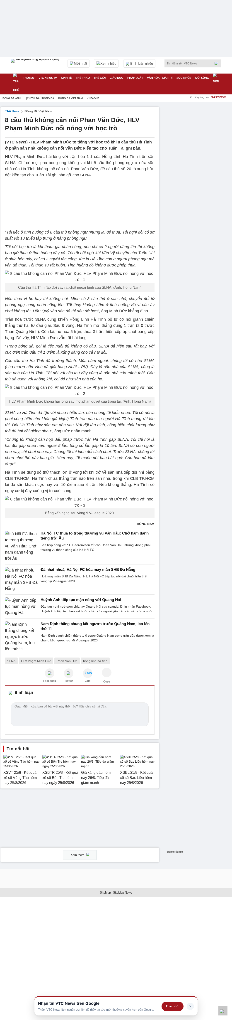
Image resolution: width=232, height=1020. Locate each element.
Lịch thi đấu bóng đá (39, 98)
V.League (93, 98)
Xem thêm (78, 855)
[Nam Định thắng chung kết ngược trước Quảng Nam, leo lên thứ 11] (21, 636)
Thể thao (83, 77)
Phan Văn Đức (67, 661)
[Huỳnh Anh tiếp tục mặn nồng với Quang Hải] (21, 606)
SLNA (11, 661)
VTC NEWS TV (48, 77)
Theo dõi (172, 1006)
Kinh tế (66, 77)
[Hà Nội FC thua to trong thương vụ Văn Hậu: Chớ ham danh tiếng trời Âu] (21, 546)
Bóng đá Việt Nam (70, 98)
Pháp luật (135, 77)
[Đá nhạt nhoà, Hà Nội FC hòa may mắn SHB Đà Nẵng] (21, 579)
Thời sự (28, 77)
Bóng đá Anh (11, 98)
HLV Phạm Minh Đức (36, 661)
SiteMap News (122, 892)
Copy (106, 681)
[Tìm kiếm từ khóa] (217, 63)
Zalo (87, 680)
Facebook (49, 680)
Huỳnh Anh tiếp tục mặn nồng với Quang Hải (81, 600)
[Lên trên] (222, 1010)
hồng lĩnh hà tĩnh (95, 661)
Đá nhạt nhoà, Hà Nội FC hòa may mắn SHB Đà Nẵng (88, 569)
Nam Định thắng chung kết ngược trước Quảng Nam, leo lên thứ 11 (95, 626)
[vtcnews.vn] (49, 673)
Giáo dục (116, 77)
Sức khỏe (183, 77)
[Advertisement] (198, 135)
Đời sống (202, 77)
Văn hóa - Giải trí (159, 77)
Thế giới (100, 77)
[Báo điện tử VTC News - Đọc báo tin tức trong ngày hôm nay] (36, 65)
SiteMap (105, 892)
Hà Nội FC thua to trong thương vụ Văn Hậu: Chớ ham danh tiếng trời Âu (95, 535)
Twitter (68, 680)
